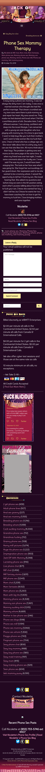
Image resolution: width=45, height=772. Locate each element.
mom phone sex (12, 231)
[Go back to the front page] (22, 14)
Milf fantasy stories (12, 574)
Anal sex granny (11, 512)
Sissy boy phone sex (13, 652)
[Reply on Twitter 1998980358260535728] (8, 421)
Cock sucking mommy (14, 529)
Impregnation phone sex (15, 553)
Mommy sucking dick (13, 607)
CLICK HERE (22, 705)
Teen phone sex (11, 669)
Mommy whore (15, 58)
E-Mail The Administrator (9, 764)
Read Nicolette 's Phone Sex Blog (22, 221)
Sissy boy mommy (12, 648)
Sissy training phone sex (15, 665)
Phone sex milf (27, 58)
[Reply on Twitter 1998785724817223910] (8, 438)
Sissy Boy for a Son (11, 34)
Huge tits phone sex (13, 549)
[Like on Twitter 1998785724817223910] (18, 438)
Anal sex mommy (11, 516)
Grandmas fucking (12, 537)
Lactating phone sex (13, 562)
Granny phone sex (12, 541)
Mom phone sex (7, 55)
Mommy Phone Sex (27, 231)
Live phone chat (11, 566)
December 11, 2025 (12, 408)
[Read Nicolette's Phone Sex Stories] (22, 716)
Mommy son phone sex (14, 603)
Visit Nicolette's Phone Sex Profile (22, 218)
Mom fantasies (33, 53)
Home (9, 761)
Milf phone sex (10, 578)
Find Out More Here (14, 386)
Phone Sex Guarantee (27, 761)
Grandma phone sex (13, 533)
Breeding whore (11, 524)
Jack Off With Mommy (14, 557)
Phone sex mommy (12, 627)
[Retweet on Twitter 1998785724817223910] (13, 438)
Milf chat (16, 53)
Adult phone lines (11, 508)
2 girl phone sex (11, 504)
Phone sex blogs (11, 619)
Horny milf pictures (12, 545)
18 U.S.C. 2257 (16, 761)
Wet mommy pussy (16, 60)
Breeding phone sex (33, 36)
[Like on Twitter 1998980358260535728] (18, 421)
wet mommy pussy (21, 234)
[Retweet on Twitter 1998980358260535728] (13, 421)
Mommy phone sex (21, 55)
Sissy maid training (12, 656)
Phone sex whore (11, 632)
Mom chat (23, 53)
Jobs (36, 761)
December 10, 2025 (13, 425)
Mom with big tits (11, 595)
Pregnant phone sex (13, 640)
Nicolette (7, 53)
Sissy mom (8, 660)
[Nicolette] (22, 211)
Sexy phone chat (11, 644)
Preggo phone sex (12, 636)
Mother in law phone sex (15, 615)
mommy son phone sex (12, 233)
